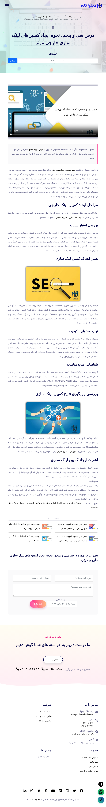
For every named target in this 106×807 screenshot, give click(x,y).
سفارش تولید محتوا (36, 149)
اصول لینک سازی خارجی (66, 451)
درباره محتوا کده (44, 711)
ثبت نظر (38, 604)
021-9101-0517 (54, 669)
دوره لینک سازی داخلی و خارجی (69, 217)
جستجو (13, 61)
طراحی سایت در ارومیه (89, 771)
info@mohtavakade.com (82, 714)
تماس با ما (53, 659)
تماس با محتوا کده (43, 716)
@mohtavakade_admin (82, 734)
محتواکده (71, 17)
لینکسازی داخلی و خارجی (42, 17)
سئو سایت (70, 170)
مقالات (60, 17)
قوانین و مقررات (44, 721)
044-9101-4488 (29, 669)
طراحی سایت (58, 170)
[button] (7, 5)
